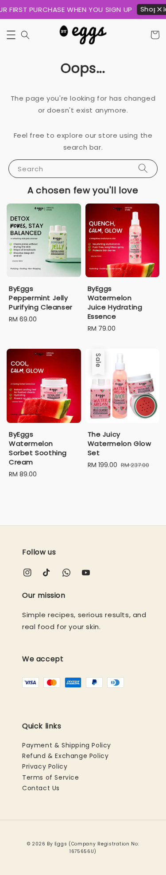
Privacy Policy (44, 766)
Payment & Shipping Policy (66, 745)
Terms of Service (50, 777)
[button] (11, 35)
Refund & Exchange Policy (65, 755)
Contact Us (41, 788)
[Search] (143, 168)
